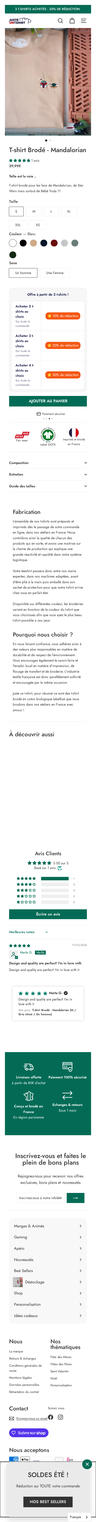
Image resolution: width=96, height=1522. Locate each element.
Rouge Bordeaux (54, 243)
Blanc (12, 243)
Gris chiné (64, 243)
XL (69, 211)
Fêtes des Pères (61, 1364)
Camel (33, 243)
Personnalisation (61, 1385)
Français (75, 1517)
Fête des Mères (60, 1357)
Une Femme (55, 272)
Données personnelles (24, 1384)
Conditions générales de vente (25, 1368)
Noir (23, 243)
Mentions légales (20, 1377)
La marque (16, 1351)
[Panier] (72, 21)
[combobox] (79, 1517)
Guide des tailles (22, 486)
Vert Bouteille (12, 255)
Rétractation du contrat (24, 1392)
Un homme (23, 272)
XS (38, 224)
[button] (20, 160)
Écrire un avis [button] (48, 914)
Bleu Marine (44, 243)
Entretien (16, 474)
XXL (18, 224)
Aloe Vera (75, 243)
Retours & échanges (22, 1358)
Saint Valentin (59, 1371)
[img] (19, 945)
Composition (19, 462)
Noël (53, 1378)
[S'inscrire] (75, 1198)
